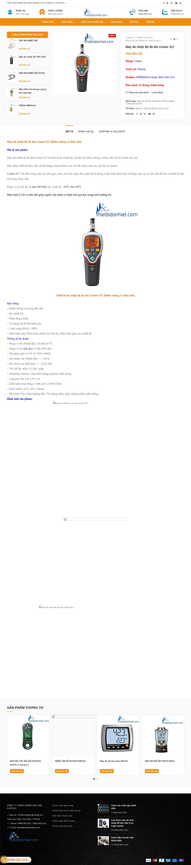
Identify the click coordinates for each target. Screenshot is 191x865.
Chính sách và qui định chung (66, 810)
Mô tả (69, 131)
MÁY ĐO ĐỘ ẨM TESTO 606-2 (160, 761)
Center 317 (13, 173)
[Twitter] (167, 3)
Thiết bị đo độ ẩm (144, 37)
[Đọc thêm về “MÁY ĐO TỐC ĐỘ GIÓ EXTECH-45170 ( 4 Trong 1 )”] (47, 719)
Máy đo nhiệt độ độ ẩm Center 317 (152, 108)
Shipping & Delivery (112, 131)
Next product (177, 39)
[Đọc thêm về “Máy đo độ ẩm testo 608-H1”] (137, 719)
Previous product (171, 39)
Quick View (47, 726)
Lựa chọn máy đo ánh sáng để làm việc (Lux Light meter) (122, 823)
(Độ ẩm (27, 348)
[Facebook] (163, 3)
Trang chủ (130, 37)
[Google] (171, 3)
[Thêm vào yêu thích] (47, 733)
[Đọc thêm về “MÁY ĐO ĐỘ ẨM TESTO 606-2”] (181, 719)
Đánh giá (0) (86, 131)
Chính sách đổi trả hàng (63, 821)
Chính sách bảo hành (62, 826)
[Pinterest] (180, 3)
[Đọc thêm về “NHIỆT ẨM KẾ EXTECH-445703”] (92, 719)
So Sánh (158, 92)
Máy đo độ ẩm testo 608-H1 (114, 761)
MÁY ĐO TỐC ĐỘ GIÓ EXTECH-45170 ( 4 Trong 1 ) (25, 763)
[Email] (176, 3)
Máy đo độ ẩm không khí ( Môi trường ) (143, 40)
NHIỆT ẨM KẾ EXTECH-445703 (70, 761)
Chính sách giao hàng (62, 805)
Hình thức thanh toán (62, 816)
